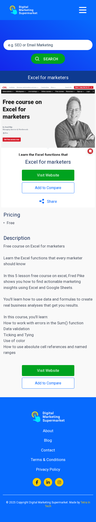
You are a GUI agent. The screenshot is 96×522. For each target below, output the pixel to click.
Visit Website (48, 175)
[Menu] (82, 10)
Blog (48, 440)
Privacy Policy (48, 469)
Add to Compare (48, 188)
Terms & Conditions (48, 459)
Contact (48, 450)
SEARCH (50, 59)
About (48, 430)
